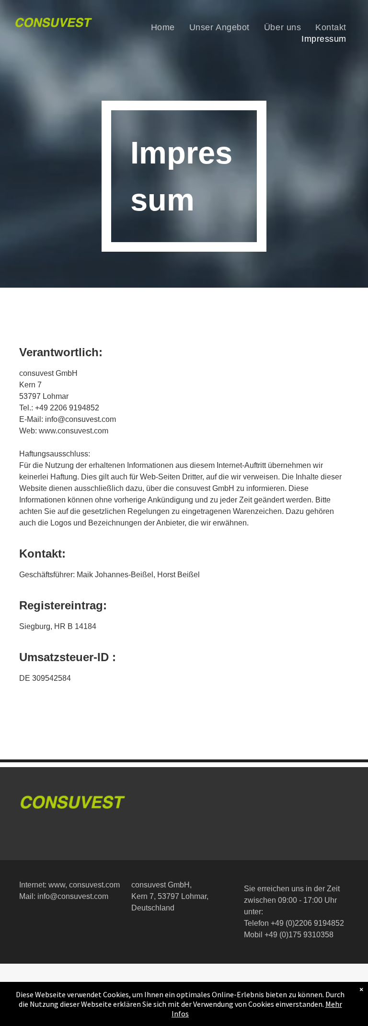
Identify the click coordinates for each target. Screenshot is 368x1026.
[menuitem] (163, 27)
